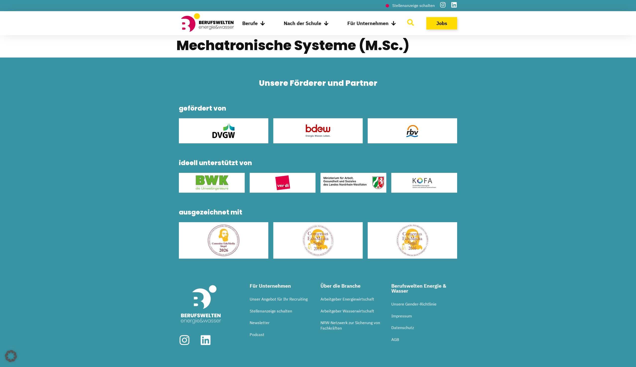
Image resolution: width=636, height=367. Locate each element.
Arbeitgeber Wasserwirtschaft (347, 310)
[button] (11, 356)
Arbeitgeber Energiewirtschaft (347, 299)
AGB (395, 339)
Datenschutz (402, 327)
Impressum (401, 315)
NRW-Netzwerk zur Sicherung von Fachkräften (350, 325)
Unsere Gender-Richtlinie (414, 304)
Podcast (257, 334)
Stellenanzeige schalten (271, 310)
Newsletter (260, 322)
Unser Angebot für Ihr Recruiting (279, 299)
